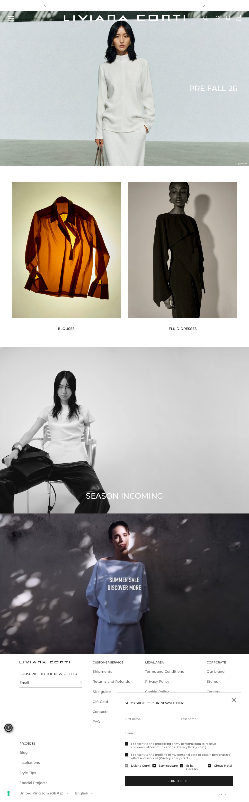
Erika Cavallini (192, 767)
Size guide (102, 692)
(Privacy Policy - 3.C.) (191, 747)
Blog (23, 752)
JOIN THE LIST (179, 781)
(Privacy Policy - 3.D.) (174, 758)
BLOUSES (66, 328)
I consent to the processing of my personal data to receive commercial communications (173, 745)
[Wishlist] (228, 18)
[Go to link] (124, 583)
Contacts (100, 711)
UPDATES (96, 7)
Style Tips (27, 773)
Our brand (216, 671)
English (81, 793)
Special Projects (33, 783)
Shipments (102, 671)
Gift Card (100, 701)
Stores (212, 681)
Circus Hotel (223, 765)
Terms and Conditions (164, 671)
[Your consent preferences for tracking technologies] (8, 793)
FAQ (96, 721)
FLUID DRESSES (183, 328)
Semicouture (168, 765)
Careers (213, 692)
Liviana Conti (140, 765)
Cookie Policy (157, 692)
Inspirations (29, 762)
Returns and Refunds (111, 681)
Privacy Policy (157, 681)
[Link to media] (66, 250)
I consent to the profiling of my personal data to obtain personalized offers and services (181, 756)
